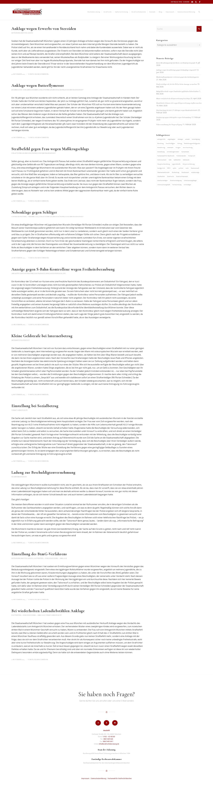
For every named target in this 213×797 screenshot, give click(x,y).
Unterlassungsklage (190, 180)
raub (187, 168)
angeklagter (171, 139)
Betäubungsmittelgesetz (22, 33)
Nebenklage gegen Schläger (34, 212)
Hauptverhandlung (163, 164)
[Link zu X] (196, 2)
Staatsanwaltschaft (163, 172)
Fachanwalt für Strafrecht (165, 156)
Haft (170, 160)
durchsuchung (187, 147)
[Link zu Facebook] (200, 2)
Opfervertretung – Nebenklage (24, 217)
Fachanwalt (185, 152)
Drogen (178, 147)
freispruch (191, 156)
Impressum (85, 778)
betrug (179, 143)
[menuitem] (94, 12)
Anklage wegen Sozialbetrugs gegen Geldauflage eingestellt (176, 70)
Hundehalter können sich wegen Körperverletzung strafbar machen (179, 103)
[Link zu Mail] (192, 2)
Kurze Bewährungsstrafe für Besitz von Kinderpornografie (175, 63)
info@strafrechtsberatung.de (109, 744)
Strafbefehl (161, 176)
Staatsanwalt (195, 168)
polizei (181, 168)
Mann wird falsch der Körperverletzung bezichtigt (173, 98)
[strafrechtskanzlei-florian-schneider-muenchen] (27, 12)
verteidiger (187, 185)
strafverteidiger (162, 180)
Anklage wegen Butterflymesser (37, 85)
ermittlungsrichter (173, 152)
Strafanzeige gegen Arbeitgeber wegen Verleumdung (173, 117)
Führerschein (161, 160)
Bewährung (161, 147)
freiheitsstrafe (181, 156)
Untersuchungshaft (163, 185)
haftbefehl (177, 160)
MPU (168, 168)
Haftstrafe (186, 160)
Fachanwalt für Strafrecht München (120, 778)
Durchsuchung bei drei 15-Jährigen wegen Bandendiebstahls (176, 110)
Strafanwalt (185, 172)
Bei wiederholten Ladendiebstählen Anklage (48, 610)
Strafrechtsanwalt (182, 176)
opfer (174, 168)
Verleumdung (176, 185)
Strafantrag (175, 172)
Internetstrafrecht (20, 340)
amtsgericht (161, 139)
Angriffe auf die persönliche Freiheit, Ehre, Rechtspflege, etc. (38, 273)
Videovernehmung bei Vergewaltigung (169, 124)
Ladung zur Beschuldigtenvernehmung (43, 472)
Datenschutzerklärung (98, 778)
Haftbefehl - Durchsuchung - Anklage (50, 558)
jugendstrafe (176, 164)
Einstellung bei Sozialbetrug (34, 405)
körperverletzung (189, 164)
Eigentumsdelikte (19, 477)
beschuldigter (170, 143)
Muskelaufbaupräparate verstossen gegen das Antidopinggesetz (177, 77)
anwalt (187, 139)
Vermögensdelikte (19, 410)
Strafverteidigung (176, 180)
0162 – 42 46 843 (109, 737)
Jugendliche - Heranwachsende (24, 90)
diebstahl (170, 147)
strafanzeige (195, 172)
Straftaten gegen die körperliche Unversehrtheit (61, 90)
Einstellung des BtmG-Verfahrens (39, 554)
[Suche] (199, 12)
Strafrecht (170, 176)
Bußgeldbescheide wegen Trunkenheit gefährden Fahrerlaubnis (177, 91)
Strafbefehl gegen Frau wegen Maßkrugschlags (50, 148)
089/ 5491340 (108, 739)
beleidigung (196, 139)
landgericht (161, 168)
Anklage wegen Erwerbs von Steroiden (43, 28)
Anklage (180, 139)
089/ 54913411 (108, 741)
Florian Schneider (40, 74)
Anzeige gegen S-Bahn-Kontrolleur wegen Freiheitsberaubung (63, 269)
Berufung (160, 143)
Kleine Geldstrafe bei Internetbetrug (41, 335)
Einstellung (161, 152)
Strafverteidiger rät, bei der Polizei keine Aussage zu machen (176, 84)
